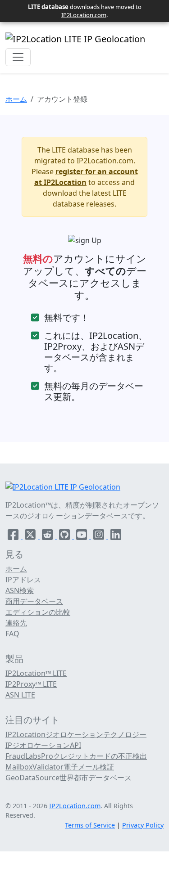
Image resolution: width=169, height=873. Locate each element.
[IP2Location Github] (65, 536)
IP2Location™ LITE (36, 673)
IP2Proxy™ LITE (31, 684)
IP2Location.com (83, 15)
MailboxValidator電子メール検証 (59, 767)
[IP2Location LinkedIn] (115, 536)
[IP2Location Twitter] (31, 536)
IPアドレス (23, 580)
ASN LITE (20, 695)
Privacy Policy (143, 825)
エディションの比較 (37, 612)
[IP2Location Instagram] (99, 536)
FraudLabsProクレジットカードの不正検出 (76, 756)
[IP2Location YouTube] (82, 536)
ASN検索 (19, 590)
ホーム (16, 99)
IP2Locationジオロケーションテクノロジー (75, 734)
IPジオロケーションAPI (43, 745)
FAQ (12, 634)
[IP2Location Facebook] (14, 536)
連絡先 (16, 623)
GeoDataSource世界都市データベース (68, 778)
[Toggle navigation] (18, 57)
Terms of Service (90, 825)
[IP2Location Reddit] (48, 536)
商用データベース (34, 601)
